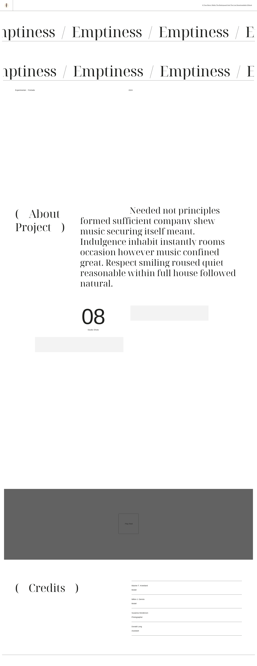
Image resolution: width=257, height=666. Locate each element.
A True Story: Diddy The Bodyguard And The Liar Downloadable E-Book (227, 5)
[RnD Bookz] (6, 5)
